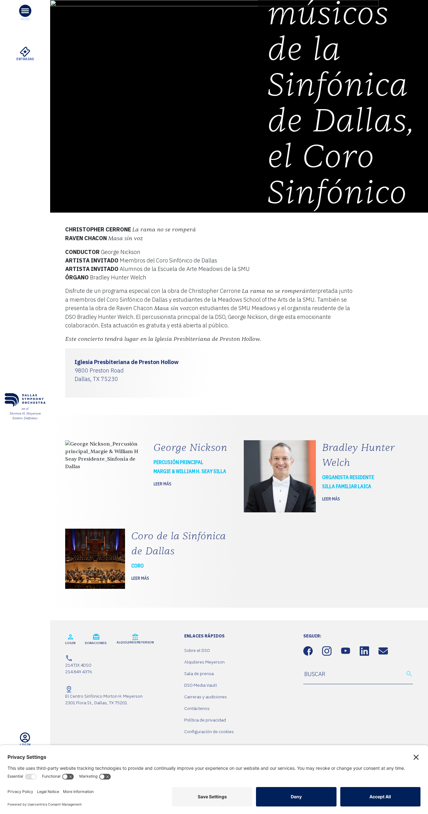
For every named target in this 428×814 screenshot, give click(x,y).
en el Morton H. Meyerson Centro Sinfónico (25, 413)
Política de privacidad (205, 720)
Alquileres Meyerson (204, 662)
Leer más (162, 484)
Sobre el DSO (197, 650)
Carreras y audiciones (205, 697)
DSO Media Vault (200, 685)
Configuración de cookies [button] (209, 731)
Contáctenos (197, 708)
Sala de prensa (199, 673)
